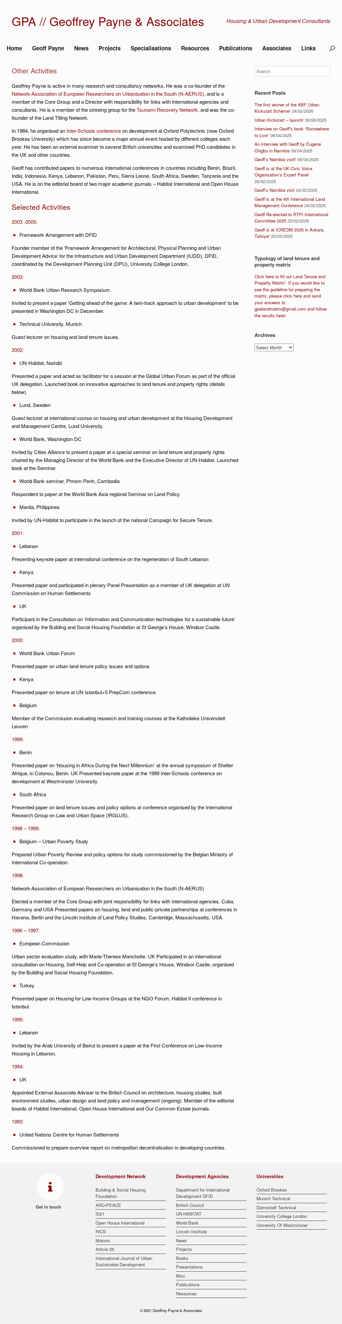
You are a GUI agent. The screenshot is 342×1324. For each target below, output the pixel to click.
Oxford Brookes (271, 1190)
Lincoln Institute (191, 1231)
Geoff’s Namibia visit (274, 190)
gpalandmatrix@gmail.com (280, 309)
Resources (195, 48)
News (81, 48)
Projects (110, 48)
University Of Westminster (282, 1225)
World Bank (187, 1223)
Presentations (189, 1267)
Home (14, 48)
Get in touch (49, 1207)
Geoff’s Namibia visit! (275, 159)
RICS (101, 1231)
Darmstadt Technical (276, 1207)
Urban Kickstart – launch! (279, 120)
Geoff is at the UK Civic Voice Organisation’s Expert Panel (283, 171)
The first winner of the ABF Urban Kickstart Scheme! (286, 107)
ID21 (100, 1214)
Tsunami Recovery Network (167, 109)
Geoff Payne (48, 48)
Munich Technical (273, 1198)
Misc (180, 1276)
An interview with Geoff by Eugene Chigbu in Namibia (287, 147)
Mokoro (103, 1240)
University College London (281, 1216)
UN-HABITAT (188, 1214)
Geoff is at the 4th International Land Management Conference (289, 202)
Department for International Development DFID (203, 1193)
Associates (276, 48)
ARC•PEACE (108, 1205)
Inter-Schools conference (93, 130)
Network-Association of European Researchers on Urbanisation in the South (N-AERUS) (108, 93)
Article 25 (105, 1249)
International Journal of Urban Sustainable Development (124, 1261)
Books (182, 1258)
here (270, 276)
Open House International (120, 1223)
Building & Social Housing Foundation (121, 1193)
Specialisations (151, 48)
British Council (190, 1205)
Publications (235, 48)
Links (308, 48)
